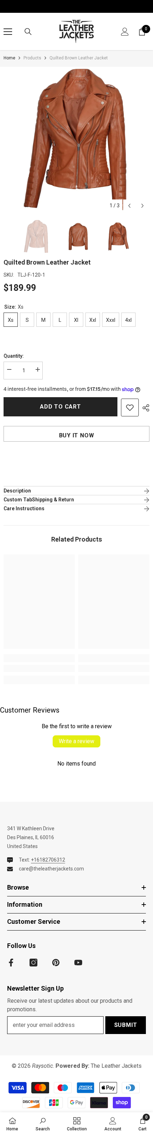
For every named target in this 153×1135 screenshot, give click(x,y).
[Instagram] (33, 962)
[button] (129, 205)
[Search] (28, 31)
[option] (76, 140)
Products (32, 57)
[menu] (8, 31)
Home (9, 57)
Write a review (76, 741)
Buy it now (76, 435)
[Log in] (125, 32)
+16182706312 (48, 860)
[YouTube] (78, 962)
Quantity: (14, 356)
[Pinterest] (55, 962)
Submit (125, 1025)
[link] (39, 668)
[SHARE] (144, 407)
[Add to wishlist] (130, 407)
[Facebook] (11, 962)
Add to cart (60, 406)
